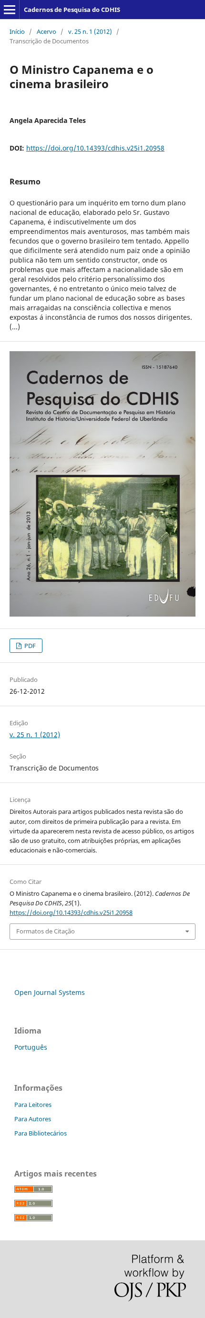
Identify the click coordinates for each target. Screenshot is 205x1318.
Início (17, 31)
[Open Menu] (9, 9)
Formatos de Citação (45, 931)
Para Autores (32, 1119)
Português (30, 1047)
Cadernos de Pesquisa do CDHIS (72, 9)
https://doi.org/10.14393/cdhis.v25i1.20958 (95, 147)
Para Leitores (32, 1104)
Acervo (46, 31)
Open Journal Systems (49, 992)
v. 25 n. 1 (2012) (90, 31)
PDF (29, 645)
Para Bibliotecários (40, 1133)
